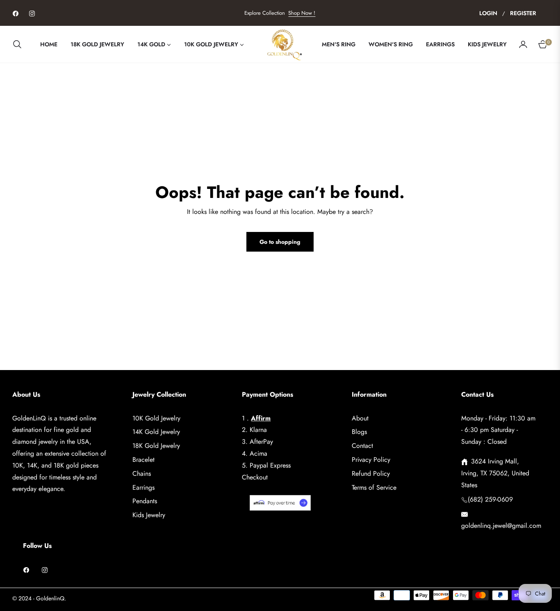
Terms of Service (374, 487)
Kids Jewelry (148, 515)
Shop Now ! (301, 13)
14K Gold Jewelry (156, 431)
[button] (19, 44)
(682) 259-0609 (490, 499)
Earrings (143, 487)
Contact (362, 445)
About (360, 418)
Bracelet (143, 459)
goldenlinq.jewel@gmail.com (501, 525)
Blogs (359, 431)
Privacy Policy (371, 459)
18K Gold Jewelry (156, 445)
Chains (141, 473)
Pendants (144, 501)
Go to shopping (280, 242)
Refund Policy (371, 473)
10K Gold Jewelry (156, 418)
